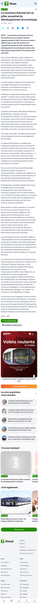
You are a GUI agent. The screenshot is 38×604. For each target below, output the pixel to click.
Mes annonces (24, 572)
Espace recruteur (6, 597)
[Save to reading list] (36, 9)
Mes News (4, 565)
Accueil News (5, 562)
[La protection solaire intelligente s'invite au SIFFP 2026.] (19, 354)
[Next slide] (36, 467)
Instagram (26, 587)
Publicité (22, 544)
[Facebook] (8, 28)
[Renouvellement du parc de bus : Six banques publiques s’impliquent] (16, 502)
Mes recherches (24, 565)
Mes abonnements (6, 569)
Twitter (25, 591)
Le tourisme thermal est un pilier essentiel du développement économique (15, 480)
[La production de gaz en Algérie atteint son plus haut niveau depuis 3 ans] (4, 429)
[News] (6, 3)
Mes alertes (4, 572)
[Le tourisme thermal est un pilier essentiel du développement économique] (16, 462)
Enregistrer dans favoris (13, 325)
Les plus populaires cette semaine (11, 393)
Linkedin (25, 594)
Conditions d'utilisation (26, 553)
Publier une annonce (26, 575)
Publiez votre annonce (20, 386)
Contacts (22, 547)
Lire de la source (10, 321)
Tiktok (24, 597)
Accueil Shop (24, 562)
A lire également (9, 487)
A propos (22, 540)
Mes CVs (3, 594)
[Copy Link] (28, 28)
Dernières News (5, 575)
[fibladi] (2, 541)
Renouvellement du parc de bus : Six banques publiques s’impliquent (13, 520)
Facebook (26, 584)
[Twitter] (13, 28)
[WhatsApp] (3, 28)
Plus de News (19, 529)
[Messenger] (23, 28)
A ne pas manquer (10, 448)
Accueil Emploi (5, 584)
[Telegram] (18, 28)
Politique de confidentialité (27, 550)
